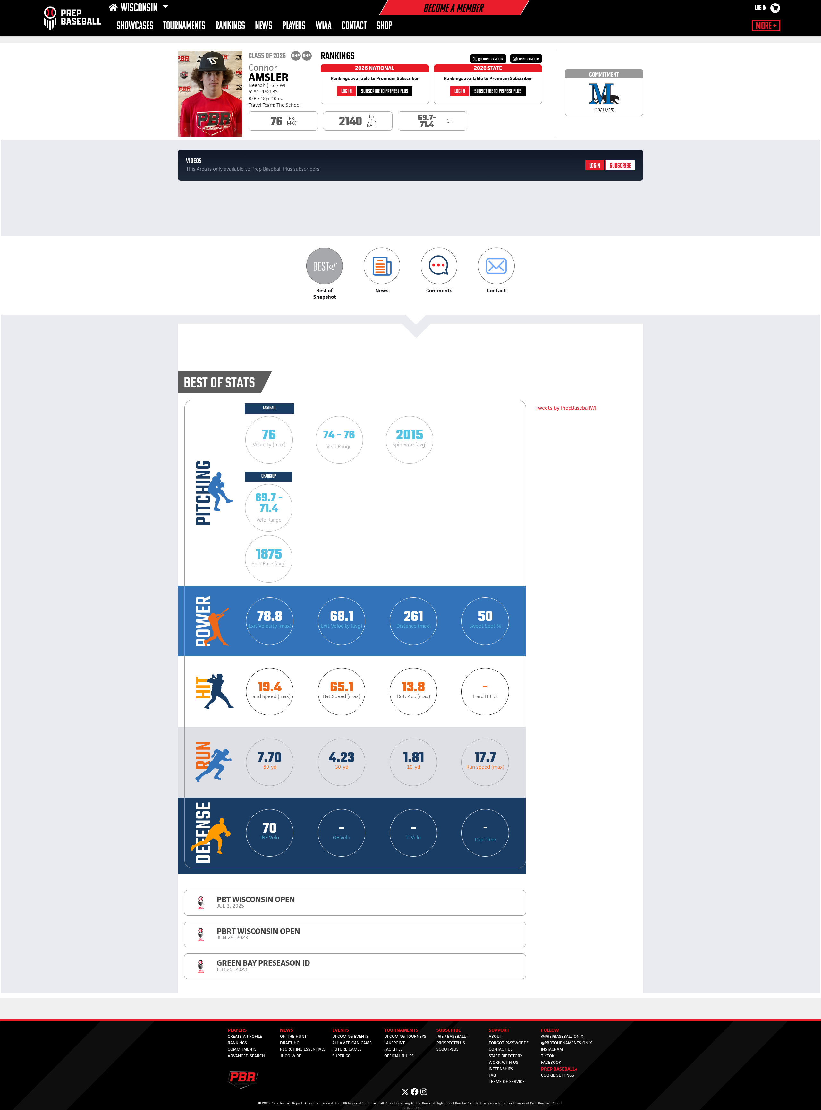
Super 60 (341, 1056)
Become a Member (453, 9)
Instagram (552, 1049)
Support (499, 1030)
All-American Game (352, 1043)
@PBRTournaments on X (566, 1043)
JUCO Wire (290, 1056)
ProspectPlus (450, 1043)
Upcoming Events (350, 1036)
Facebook (551, 1062)
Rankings (230, 26)
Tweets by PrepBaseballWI (566, 408)
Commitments (242, 1049)
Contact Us (501, 1049)
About (495, 1036)
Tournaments (184, 26)
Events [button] (340, 1030)
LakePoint (394, 1043)
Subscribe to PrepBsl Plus (384, 92)
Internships (501, 1069)
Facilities (393, 1049)
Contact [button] (354, 26)
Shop (384, 26)
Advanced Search (246, 1056)
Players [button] (294, 26)
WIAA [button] (324, 26)
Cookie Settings (557, 1075)
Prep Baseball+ (452, 1036)
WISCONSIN (140, 8)
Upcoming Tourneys (405, 1036)
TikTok (547, 1056)
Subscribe (620, 166)
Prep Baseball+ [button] (559, 1069)
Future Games (347, 1049)
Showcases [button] (135, 26)
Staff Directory (505, 1056)
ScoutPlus (447, 1049)
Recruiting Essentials (303, 1049)
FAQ (492, 1075)
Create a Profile (245, 1036)
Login (594, 166)
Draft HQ (290, 1043)
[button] (324, 274)
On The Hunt (293, 1036)
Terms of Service (507, 1081)
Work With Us (503, 1062)
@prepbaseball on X (562, 1036)
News (263, 26)
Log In (760, 8)
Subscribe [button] (448, 1030)
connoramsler (528, 59)
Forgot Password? (509, 1043)
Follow (550, 1030)
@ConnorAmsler (490, 59)
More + (766, 26)
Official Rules (399, 1056)
